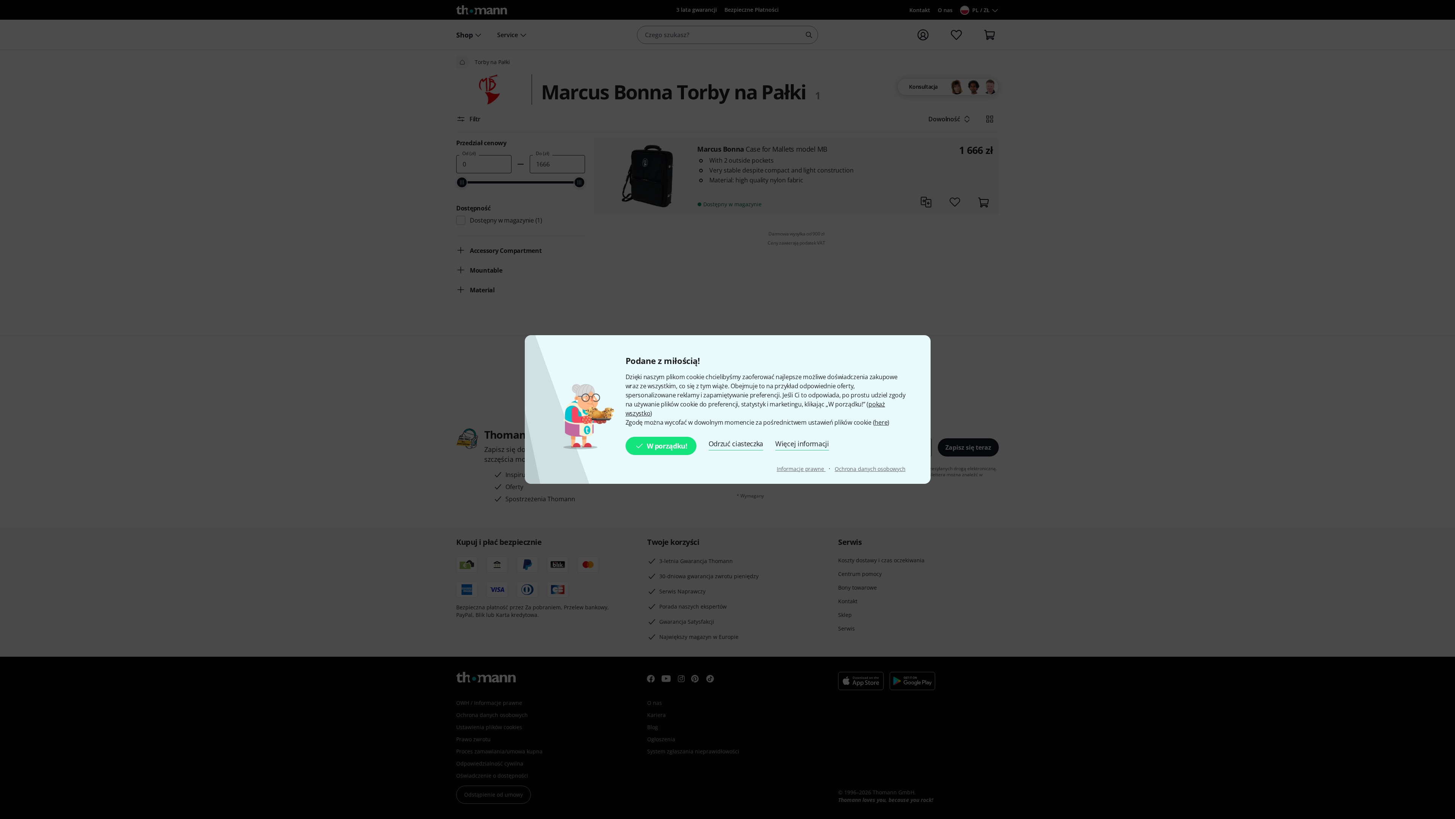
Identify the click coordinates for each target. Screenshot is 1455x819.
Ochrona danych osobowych (870, 468)
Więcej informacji (802, 443)
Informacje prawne (801, 468)
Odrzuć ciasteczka (736, 443)
